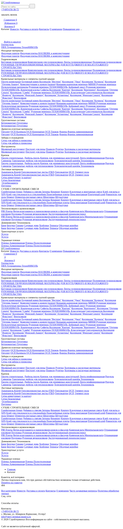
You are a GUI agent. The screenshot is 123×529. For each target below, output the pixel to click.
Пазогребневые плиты (57, 194)
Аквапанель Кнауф (11, 172)
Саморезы (6, 160)
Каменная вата (77, 211)
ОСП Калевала (18, 131)
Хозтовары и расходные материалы (82, 149)
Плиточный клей (96, 194)
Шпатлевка (49, 197)
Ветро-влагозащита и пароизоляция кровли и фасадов (41, 211)
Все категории (8, 491)
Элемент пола (82, 172)
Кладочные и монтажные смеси (86, 191)
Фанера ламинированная (80, 131)
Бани (3, 225)
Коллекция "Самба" (20, 92)
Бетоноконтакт (9, 123)
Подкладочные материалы (14, 87)
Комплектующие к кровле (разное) (38, 84)
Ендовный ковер (30, 81)
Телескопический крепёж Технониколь (74, 160)
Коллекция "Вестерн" (50, 81)
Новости (14, 29)
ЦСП (71, 172)
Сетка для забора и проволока (16, 140)
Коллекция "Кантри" (60, 89)
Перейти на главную (11, 482)
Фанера (63, 131)
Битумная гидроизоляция (14, 62)
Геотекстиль (7, 44)
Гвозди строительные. (12, 158)
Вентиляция (20, 98)
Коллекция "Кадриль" (93, 81)
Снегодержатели (94, 92)
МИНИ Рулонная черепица (102, 84)
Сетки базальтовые (11, 180)
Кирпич (65, 191)
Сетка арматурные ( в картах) (16, 177)
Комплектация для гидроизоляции (45, 62)
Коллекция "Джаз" (71, 81)
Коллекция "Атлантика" (57, 95)
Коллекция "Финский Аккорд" (28, 95)
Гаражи (19, 225)
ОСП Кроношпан (35, 131)
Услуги (4, 234)
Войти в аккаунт (12, 42)
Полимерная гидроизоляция (107, 62)
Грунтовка (22, 123)
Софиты (44, 89)
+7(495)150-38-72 (10, 9)
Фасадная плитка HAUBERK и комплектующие (45, 53)
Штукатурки (61, 197)
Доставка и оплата (29, 29)
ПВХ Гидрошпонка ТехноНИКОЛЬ (19, 47)
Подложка (16, 214)
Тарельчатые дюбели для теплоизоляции (33, 160)
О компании (56, 29)
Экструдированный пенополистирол (67, 214)
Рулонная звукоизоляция (34, 214)
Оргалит (5, 131)
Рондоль (109, 158)
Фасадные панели (10, 53)
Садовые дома (31, 225)
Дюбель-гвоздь (32, 158)
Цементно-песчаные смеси (28, 197)
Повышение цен (71, 29)
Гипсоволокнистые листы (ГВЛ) (37, 172)
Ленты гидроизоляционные (78, 62)
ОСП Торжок (52, 131)
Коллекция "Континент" (84, 89)
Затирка (46, 191)
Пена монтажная (78, 194)
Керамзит (55, 191)
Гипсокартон (61, 172)
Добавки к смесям (32, 191)
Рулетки (60, 149)
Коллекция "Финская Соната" (85, 95)
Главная (11, 469)
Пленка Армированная (13, 243)
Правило (50, 149)
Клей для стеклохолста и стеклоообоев (26, 194)
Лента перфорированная (92, 158)
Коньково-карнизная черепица (72, 84)
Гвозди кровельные (11, 81)
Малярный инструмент (13, 149)
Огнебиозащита (10, 183)
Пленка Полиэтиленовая (38, 243)
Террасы (54, 225)
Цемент (10, 197)
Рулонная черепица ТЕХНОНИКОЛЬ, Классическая (58, 92)
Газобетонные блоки (11, 191)
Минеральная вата (94, 211)
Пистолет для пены (35, 149)
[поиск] (32, 6)
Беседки (11, 225)
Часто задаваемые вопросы (83, 491)
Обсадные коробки (68, 225)
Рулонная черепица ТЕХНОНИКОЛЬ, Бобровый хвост (57, 87)
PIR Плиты (7, 211)
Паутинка (6, 185)
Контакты (44, 29)
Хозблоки (44, 225)
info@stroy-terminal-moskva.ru (16, 516)
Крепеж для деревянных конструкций (59, 158)
